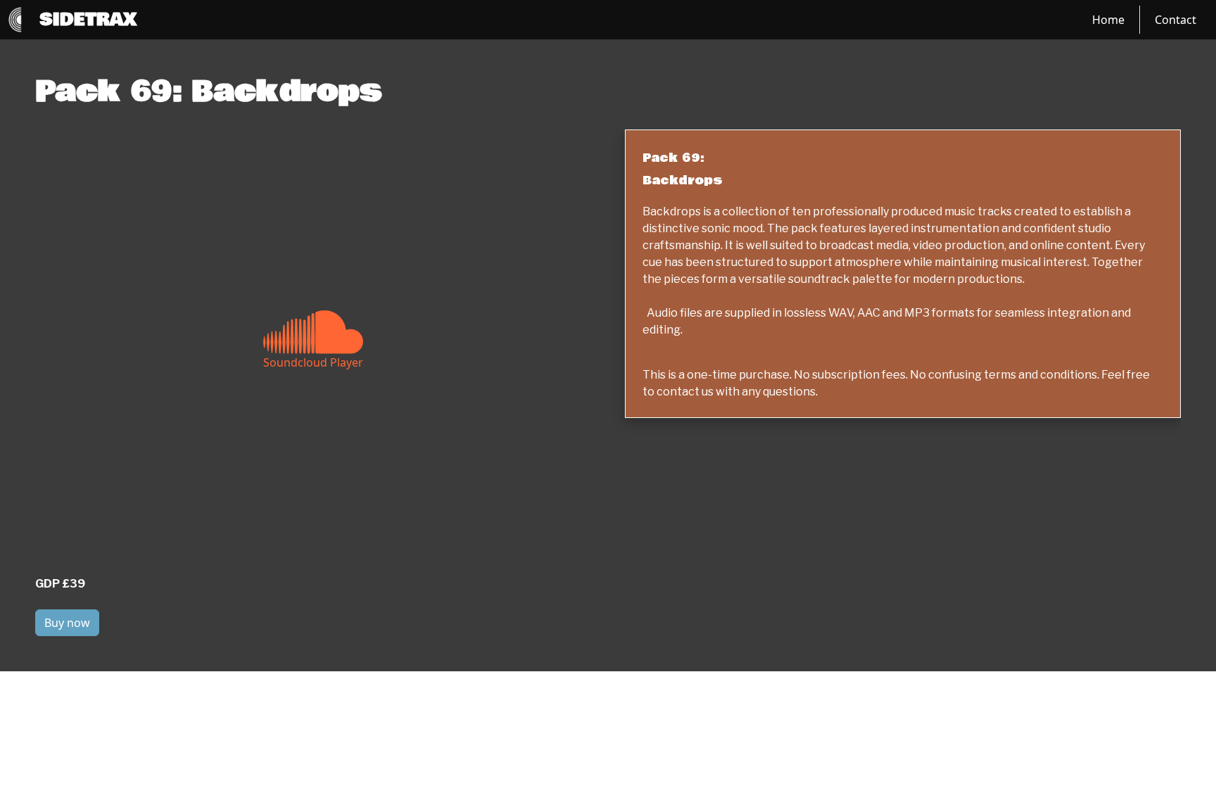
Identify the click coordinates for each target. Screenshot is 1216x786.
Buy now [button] (67, 622)
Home (1108, 19)
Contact (1175, 19)
